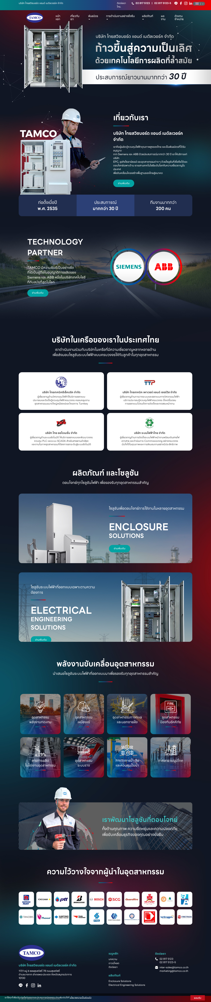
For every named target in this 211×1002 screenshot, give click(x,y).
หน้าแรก (58, 17)
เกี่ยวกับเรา (74, 17)
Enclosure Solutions (120, 981)
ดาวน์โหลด (114, 963)
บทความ (113, 959)
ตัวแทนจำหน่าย (179, 17)
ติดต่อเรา (113, 967)
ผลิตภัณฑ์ (147, 16)
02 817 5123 (143, 3)
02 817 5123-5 (162, 3)
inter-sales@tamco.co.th (174, 967)
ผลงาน (163, 17)
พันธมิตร (93, 16)
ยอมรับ (197, 998)
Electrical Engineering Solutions (127, 985)
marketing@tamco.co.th (174, 971)
